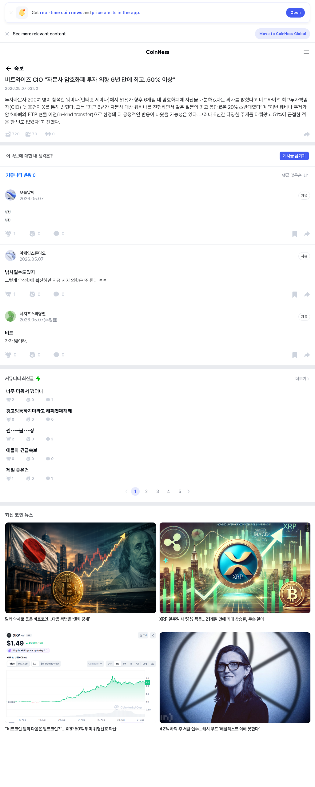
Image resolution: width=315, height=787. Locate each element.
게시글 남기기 (294, 155)
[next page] (188, 491)
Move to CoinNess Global (282, 34)
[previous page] (127, 491)
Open (295, 12)
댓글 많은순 (291, 175)
